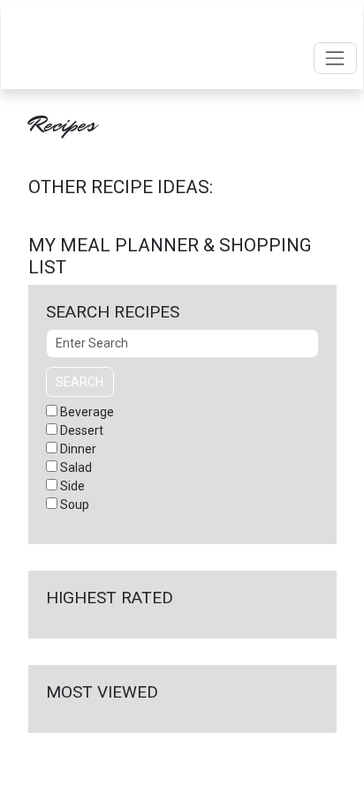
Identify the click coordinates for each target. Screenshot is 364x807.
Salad (76, 467)
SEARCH (79, 382)
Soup (74, 504)
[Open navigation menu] (335, 57)
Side (72, 486)
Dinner (78, 449)
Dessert (81, 430)
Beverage (87, 412)
